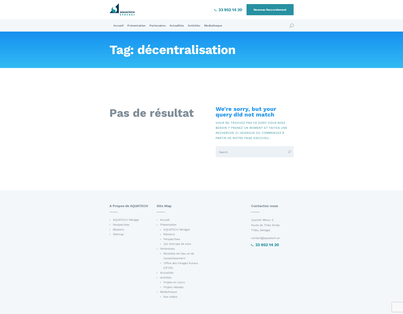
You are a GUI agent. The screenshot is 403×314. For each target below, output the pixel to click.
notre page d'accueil (251, 138)
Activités (165, 277)
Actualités (166, 272)
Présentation (168, 224)
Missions (118, 229)
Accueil (165, 219)
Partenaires (167, 248)
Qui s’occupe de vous (177, 243)
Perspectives (121, 224)
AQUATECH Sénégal (126, 219)
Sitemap (118, 234)
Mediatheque (168, 291)
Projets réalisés (173, 287)
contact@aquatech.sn (265, 238)
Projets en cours (174, 282)
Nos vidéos (170, 296)
